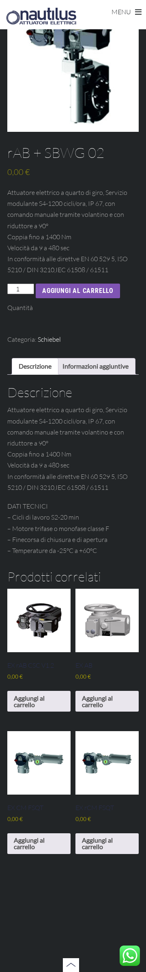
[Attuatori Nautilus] (40, 22)
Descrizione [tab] (35, 366)
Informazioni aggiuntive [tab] (95, 366)
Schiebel (49, 339)
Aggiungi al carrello (78, 291)
